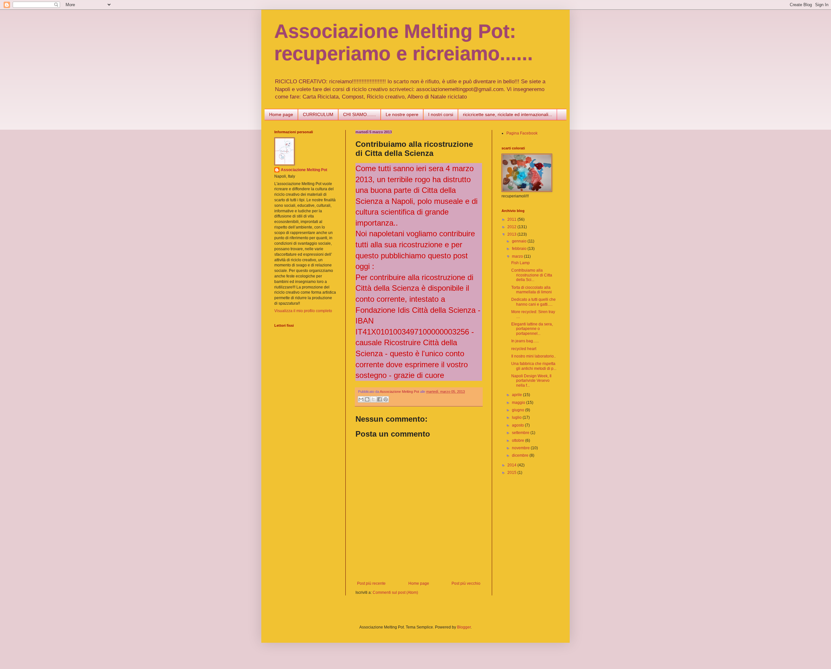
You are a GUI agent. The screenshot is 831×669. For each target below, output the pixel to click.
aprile (517, 395)
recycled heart (523, 348)
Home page (281, 114)
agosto (518, 425)
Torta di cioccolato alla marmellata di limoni (531, 289)
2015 (512, 472)
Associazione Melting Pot (304, 170)
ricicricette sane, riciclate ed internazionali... (507, 114)
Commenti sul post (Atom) (395, 592)
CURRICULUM (318, 114)
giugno (518, 410)
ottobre (518, 440)
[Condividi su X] (373, 399)
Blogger (464, 627)
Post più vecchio (466, 583)
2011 (512, 219)
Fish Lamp (520, 263)
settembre (521, 432)
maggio (519, 402)
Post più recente (371, 583)
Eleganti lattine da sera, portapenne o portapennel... (532, 329)
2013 (512, 234)
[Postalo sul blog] (367, 399)
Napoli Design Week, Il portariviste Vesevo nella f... (531, 381)
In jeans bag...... (525, 341)
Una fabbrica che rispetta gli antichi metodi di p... (533, 365)
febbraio (519, 248)
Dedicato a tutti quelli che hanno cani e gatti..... (533, 301)
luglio (517, 417)
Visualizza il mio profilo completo (303, 311)
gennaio (519, 241)
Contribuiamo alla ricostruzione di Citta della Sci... (531, 275)
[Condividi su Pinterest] (385, 399)
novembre (521, 448)
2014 (512, 465)
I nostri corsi (440, 114)
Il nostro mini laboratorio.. (533, 356)
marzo (518, 256)
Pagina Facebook (522, 133)
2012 (512, 227)
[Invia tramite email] (361, 399)
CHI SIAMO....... (359, 114)
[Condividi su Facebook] (379, 399)
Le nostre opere (402, 114)
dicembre (520, 455)
